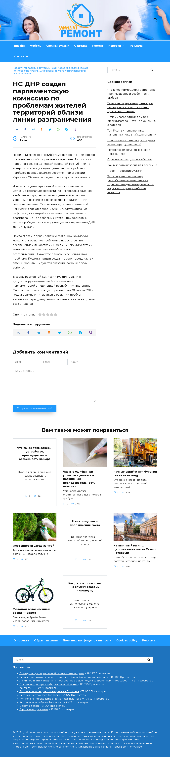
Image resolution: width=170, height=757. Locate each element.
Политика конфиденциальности (87, 640)
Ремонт (97, 45)
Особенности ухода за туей (33, 545)
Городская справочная (33, 709)
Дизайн (19, 45)
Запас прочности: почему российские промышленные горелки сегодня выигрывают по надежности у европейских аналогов (130, 184)
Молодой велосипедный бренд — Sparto (31, 610)
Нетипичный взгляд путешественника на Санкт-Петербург (135, 549)
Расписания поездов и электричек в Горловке (49, 691)
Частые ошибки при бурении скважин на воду (135, 473)
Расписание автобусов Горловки (40, 702)
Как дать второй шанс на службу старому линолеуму (85, 586)
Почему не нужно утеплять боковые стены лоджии (51, 673)
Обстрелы (43, 68)
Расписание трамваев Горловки (39, 695)
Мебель (35, 45)
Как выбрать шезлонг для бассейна (132, 165)
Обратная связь (46, 640)
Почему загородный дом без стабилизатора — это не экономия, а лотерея (131, 121)
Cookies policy (126, 640)
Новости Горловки (24, 68)
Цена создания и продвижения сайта (85, 523)
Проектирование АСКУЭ (124, 170)
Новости (114, 45)
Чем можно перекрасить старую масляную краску (51, 698)
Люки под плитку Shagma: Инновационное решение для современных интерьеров (73, 680)
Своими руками (57, 45)
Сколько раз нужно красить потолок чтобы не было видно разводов (63, 677)
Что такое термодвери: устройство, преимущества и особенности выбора (131, 93)
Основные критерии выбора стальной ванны (48, 684)
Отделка (80, 45)
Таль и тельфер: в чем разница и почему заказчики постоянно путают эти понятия (130, 107)
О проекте (21, 640)
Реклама (136, 45)
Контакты (21, 56)
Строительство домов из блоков (129, 159)
